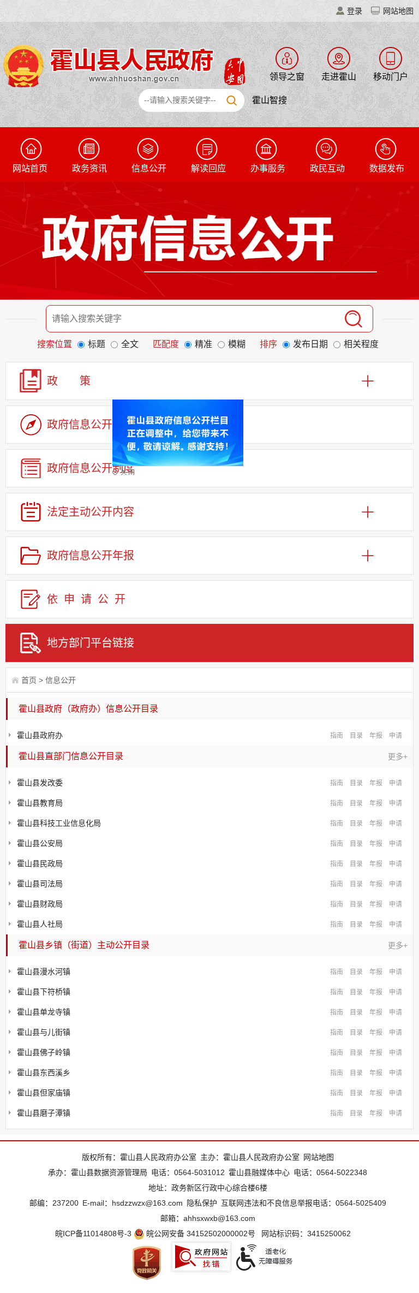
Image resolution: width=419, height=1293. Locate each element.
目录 (356, 736)
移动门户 (390, 76)
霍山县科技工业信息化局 (59, 823)
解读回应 (208, 168)
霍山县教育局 (40, 803)
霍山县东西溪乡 (43, 1072)
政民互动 (327, 168)
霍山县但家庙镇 (43, 1092)
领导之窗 (287, 76)
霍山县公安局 (40, 843)
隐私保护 (202, 1203)
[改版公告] (184, 420)
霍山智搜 (269, 100)
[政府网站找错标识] (201, 1256)
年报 (375, 736)
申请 (395, 736)
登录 (354, 11)
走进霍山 (338, 76)
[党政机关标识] (147, 1262)
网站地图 (398, 11)
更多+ (398, 756)
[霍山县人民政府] (122, 65)
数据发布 (386, 168)
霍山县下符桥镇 (43, 991)
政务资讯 (89, 168)
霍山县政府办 (40, 735)
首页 (29, 680)
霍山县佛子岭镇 (43, 1052)
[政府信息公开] (209, 243)
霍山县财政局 (40, 903)
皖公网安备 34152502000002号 (200, 1233)
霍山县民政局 (40, 863)
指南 (336, 736)
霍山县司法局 (40, 883)
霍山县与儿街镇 (43, 1032)
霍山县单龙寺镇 (43, 1012)
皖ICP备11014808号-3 (93, 1233)
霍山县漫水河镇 (43, 971)
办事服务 (267, 168)
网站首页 (30, 168)
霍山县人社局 (40, 924)
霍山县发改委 (40, 782)
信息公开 (148, 168)
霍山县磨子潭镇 (43, 1113)
